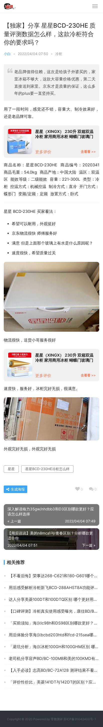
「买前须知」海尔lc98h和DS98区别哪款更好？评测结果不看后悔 (54, 622)
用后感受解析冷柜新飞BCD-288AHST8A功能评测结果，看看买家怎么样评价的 (54, 587)
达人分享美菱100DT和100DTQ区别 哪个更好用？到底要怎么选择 (54, 599)
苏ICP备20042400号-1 (80, 719)
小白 (7, 54)
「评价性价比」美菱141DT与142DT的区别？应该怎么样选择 (54, 682)
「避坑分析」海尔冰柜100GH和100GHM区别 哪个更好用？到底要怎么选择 (54, 646)
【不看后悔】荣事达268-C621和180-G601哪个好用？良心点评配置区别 (54, 575)
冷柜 (58, 54)
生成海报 (17, 489)
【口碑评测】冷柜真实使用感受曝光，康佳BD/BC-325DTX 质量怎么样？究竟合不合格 (54, 611)
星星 (11, 469)
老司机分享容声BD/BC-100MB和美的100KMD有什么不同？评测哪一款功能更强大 (54, 658)
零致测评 (57, 719)
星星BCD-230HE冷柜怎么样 (47, 469)
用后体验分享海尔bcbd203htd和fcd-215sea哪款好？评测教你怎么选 (54, 634)
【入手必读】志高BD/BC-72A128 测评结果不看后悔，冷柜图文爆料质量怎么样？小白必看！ (54, 670)
